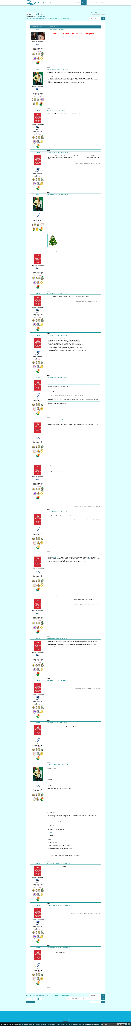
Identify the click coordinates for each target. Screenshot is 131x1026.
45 (66, 251)
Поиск (100, 12)
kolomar (38, 110)
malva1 (37, 69)
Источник (49, 832)
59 (69, 905)
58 (69, 863)
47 (66, 335)
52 (66, 553)
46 (66, 293)
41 (67, 69)
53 (66, 596)
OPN (58, 558)
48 (66, 377)
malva (40, 16)
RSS (104, 12)
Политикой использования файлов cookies (94, 1024)
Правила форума (95, 12)
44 (67, 194)
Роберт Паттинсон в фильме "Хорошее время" (60, 18)
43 (67, 152)
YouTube (88, 558)
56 (66, 722)
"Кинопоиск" (55, 557)
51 (66, 511)
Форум (27, 18)
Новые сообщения (79, 12)
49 (66, 419)
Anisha (36, 16)
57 (67, 764)
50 (66, 462)
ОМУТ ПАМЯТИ (32, 18)
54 (66, 638)
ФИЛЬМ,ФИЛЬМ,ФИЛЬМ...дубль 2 (43, 18)
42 (67, 110)
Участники (87, 12)
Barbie (43, 16)
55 (66, 680)
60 (69, 947)
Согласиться (122, 1024)
